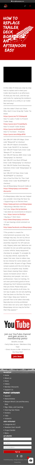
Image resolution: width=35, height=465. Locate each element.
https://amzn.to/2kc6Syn (17, 214)
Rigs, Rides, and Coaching (14, 407)
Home (7, 375)
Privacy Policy (17, 462)
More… (7, 433)
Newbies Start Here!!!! (12, 427)
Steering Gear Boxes (12, 410)
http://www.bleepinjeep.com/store (16, 219)
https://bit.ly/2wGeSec (19, 209)
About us (8, 378)
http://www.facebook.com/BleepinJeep (17, 227)
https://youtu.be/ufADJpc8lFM (14, 134)
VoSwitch (8, 418)
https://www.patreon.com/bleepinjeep (17, 204)
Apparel (7, 396)
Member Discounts (12, 387)
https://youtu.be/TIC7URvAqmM (15, 116)
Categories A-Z (10, 424)
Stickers (8, 413)
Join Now (17, 356)
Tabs (6, 416)
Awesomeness (10, 399)
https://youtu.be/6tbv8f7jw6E (14, 129)
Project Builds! (10, 430)
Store (7, 381)
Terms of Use (27, 459)
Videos (7, 384)
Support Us (9, 390)
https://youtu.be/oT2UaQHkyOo (15, 124)
